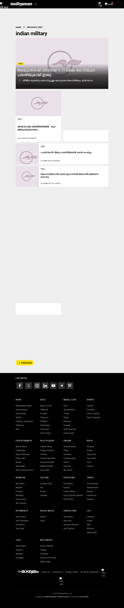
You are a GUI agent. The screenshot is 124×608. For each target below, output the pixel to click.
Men (89, 524)
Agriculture (70, 511)
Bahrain (67, 421)
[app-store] (62, 581)
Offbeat (43, 421)
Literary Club (46, 483)
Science (19, 550)
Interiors (67, 454)
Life (89, 511)
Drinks (90, 450)
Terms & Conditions (90, 572)
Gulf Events (69, 433)
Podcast (44, 554)
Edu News (68, 483)
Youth (89, 520)
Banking (19, 495)
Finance (19, 491)
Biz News (20, 483)
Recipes (90, 446)
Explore (90, 499)
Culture (44, 478)
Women (90, 528)
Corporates (21, 499)
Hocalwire (83, 597)
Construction (70, 458)
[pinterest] (70, 385)
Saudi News (69, 409)
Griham (67, 441)
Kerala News (22, 409)
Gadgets (20, 557)
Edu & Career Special (73, 495)
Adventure (91, 495)
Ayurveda (44, 470)
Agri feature (69, 528)
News (18, 400)
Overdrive (20, 524)
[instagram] (37, 385)
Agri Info (68, 520)
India (20, 64)
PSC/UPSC (69, 499)
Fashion (90, 517)
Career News (69, 491)
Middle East (70, 400)
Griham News (70, 446)
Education (69, 478)
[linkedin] (45, 385)
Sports (90, 400)
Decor (66, 462)
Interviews (45, 425)
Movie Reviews (22, 454)
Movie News (21, 446)
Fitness (43, 454)
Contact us (57, 572)
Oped (42, 400)
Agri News (68, 517)
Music (18, 462)
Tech (18, 540)
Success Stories (71, 524)
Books (43, 491)
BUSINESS (20, 478)
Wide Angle (45, 561)
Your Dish (91, 458)
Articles (43, 413)
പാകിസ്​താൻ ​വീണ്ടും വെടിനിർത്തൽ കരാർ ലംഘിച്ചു (66, 152)
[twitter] (28, 385)
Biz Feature (21, 503)
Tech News (21, 546)
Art (41, 487)
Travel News (92, 483)
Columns (44, 417)
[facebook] (20, 385)
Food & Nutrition (48, 458)
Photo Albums (47, 546)
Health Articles (47, 450)
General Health (47, 462)
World (18, 417)
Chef (89, 462)
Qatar (66, 417)
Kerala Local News (24, 421)
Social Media (47, 511)
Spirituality (92, 532)
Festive (90, 466)
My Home (68, 470)
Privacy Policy (71, 572)
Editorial (44, 409)
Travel (90, 478)
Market (19, 487)
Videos (43, 550)
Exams (67, 487)
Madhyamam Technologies (57, 597)
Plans (66, 450)
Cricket (90, 405)
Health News (47, 441)
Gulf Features (70, 429)
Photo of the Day (48, 557)
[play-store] (104, 573)
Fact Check (45, 433)
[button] (4, 4)
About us (46, 572)
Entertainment (24, 441)
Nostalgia (20, 466)
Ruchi (90, 441)
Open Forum (46, 405)
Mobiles (19, 554)
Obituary (20, 425)
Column (67, 466)
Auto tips (20, 528)
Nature (90, 491)
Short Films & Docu (24, 470)
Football (91, 409)
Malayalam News (24, 405)
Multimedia (46, 540)
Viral (42, 520)
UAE (65, 405)
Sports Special (93, 417)
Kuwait (67, 425)
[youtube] (53, 385)
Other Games (93, 413)
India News (21, 413)
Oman (66, 413)
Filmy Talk (20, 458)
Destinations (93, 487)
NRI (17, 429)
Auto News (21, 517)
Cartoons (44, 429)
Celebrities (20, 450)
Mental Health (46, 466)
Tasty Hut (91, 454)
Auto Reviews (22, 520)
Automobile (22, 511)
